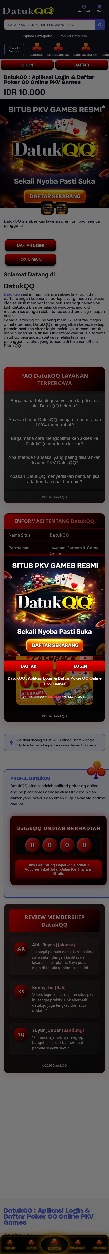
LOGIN (80, 666)
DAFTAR (29, 666)
